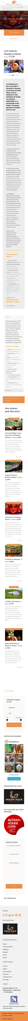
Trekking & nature (7, 977)
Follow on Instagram (14, 779)
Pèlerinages (6, 979)
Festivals (5, 966)
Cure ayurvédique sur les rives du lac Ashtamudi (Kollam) (13, 435)
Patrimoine (6, 974)
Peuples (5, 968)
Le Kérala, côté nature (12, 601)
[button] (9, 748)
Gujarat (5, 944)
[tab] (14, 32)
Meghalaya (6, 949)
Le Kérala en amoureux (12, 559)
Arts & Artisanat (7, 971)
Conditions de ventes (7, 1018)
